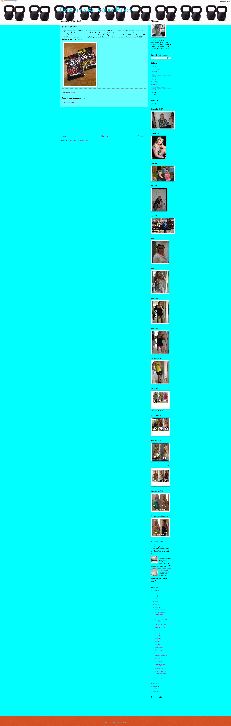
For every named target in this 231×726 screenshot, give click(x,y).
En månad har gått (159, 609)
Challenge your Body (96, 10)
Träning (72, 92)
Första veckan (158, 661)
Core (155, 617)
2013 (154, 683)
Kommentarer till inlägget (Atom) (79, 140)
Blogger (125, 722)
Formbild (153, 69)
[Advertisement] (103, 121)
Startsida (104, 136)
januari (157, 607)
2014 (154, 590)
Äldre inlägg (143, 136)
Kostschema (162, 557)
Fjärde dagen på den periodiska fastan (160, 672)
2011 (154, 689)
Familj (152, 66)
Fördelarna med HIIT (160, 624)
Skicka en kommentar (70, 102)
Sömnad (153, 82)
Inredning (154, 71)
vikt (152, 95)
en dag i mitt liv (158, 647)
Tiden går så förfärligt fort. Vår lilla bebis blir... (161, 620)
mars (156, 601)
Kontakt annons (155, 545)
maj (156, 596)
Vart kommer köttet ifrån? (161, 655)
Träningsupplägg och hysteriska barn (160, 665)
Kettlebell (157, 635)
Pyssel (153, 79)
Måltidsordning (158, 668)
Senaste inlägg (65, 136)
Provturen (157, 658)
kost (68, 92)
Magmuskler (157, 638)
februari (157, 604)
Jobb (152, 74)
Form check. (158, 630)
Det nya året (158, 679)
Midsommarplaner (159, 650)
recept (153, 92)
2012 (154, 686)
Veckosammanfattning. (157, 87)
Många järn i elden (159, 627)
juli (156, 593)
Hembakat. (157, 644)
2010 (154, 692)
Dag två (156, 676)
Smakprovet (157, 652)
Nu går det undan (163, 570)
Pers (152, 76)
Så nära (156, 641)
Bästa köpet (157, 633)
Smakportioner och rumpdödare (159, 613)
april (156, 598)
